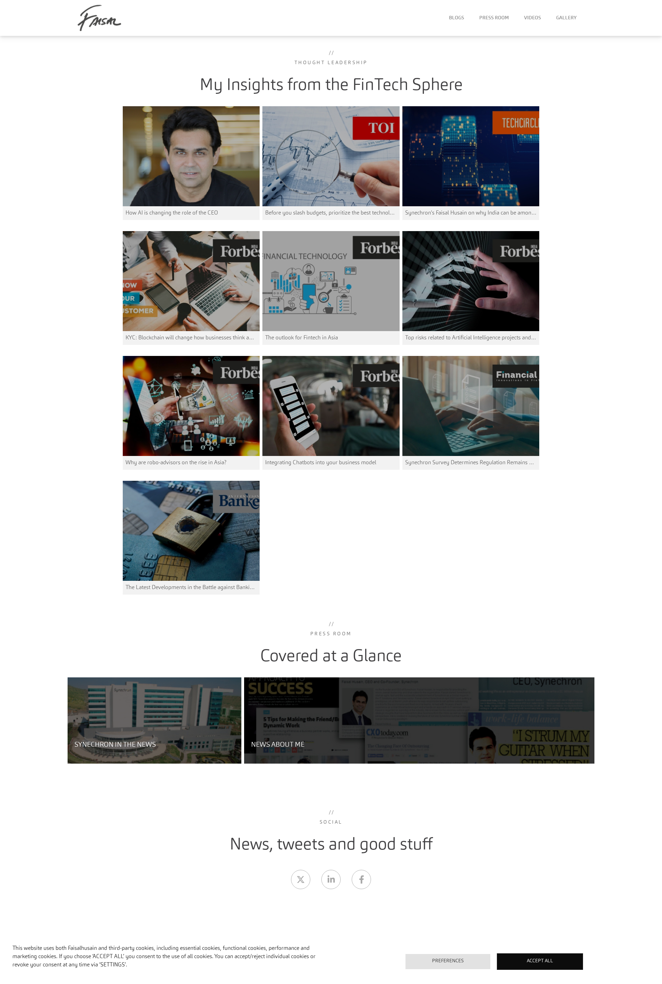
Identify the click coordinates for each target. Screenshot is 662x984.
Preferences (448, 961)
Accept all (540, 961)
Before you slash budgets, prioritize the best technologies (332, 213)
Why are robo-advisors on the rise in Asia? (176, 463)
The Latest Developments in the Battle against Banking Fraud (193, 587)
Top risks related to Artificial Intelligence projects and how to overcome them (472, 338)
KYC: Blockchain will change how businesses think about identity (193, 338)
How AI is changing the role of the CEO (172, 213)
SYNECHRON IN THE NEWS (115, 745)
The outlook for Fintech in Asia (301, 338)
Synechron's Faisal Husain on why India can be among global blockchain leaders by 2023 (472, 213)
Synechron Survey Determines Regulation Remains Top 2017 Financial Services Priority (472, 463)
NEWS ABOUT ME (277, 745)
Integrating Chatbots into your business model (320, 463)
